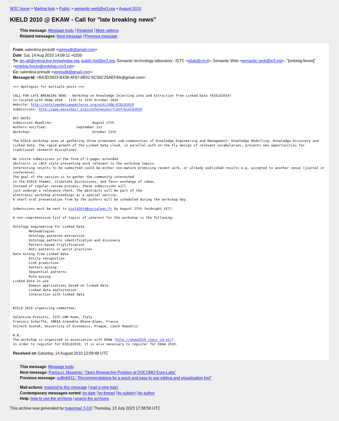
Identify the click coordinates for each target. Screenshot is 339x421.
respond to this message (65, 387)
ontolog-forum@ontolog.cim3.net (43, 66)
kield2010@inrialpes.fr (90, 208)
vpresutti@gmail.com (76, 49)
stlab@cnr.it (198, 61)
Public (64, 8)
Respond (85, 30)
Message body (61, 30)
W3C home (20, 8)
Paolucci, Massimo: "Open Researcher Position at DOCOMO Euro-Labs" (112, 372)
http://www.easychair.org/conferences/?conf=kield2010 (90, 109)
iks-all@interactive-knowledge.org (49, 61)
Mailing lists (44, 8)
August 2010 (130, 8)
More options (107, 30)
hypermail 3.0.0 (78, 408)
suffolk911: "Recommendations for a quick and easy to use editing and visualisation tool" (134, 378)
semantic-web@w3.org (94, 8)
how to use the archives (51, 398)
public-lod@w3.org (98, 61)
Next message (69, 36)
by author (146, 393)
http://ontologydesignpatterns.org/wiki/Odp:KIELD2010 (82, 104)
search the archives (92, 398)
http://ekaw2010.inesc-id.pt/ (144, 339)
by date (89, 393)
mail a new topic (104, 387)
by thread (106, 393)
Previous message (101, 36)
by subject (127, 393)
